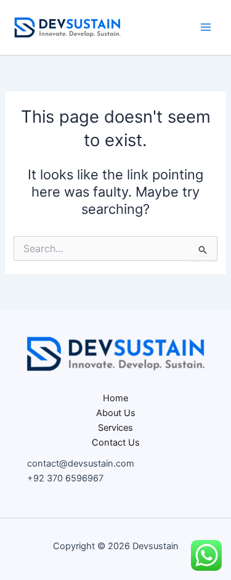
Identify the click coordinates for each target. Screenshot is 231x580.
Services (115, 427)
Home (115, 398)
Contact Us (116, 442)
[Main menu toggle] (206, 27)
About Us (116, 413)
